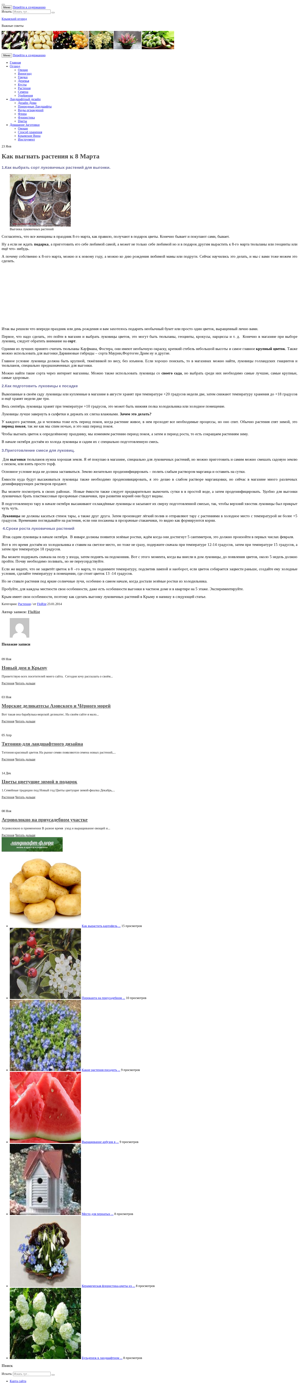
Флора (22, 114)
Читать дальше (25, 683)
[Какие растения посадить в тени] (45, 1070)
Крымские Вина (29, 135)
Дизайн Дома (27, 103)
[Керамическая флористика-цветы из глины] (45, 1286)
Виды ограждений (31, 110)
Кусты (22, 84)
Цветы (22, 121)
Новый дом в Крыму (24, 667)
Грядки (23, 77)
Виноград (25, 73)
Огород (15, 66)
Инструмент (26, 139)
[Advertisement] (124, 294)
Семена (23, 92)
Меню (6, 7)
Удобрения (25, 95)
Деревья (23, 81)
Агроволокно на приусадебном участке (45, 819)
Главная (15, 62)
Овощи (23, 70)
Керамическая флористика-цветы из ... (108, 1286)
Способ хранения (30, 132)
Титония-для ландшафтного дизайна (42, 743)
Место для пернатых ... (97, 1214)
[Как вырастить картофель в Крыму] (45, 926)
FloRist (41, 604)
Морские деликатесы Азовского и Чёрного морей (56, 705)
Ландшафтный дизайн (25, 99)
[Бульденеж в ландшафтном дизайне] (45, 1358)
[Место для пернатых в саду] (45, 1214)
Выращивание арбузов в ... (100, 1142)
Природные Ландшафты (35, 106)
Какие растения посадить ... (101, 1070)
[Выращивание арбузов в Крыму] (45, 1142)
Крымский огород (14, 19)
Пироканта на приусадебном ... (103, 998)
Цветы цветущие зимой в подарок (39, 781)
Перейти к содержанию (29, 7)
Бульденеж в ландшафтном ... (102, 1358)
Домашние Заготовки (25, 125)
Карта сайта (18, 1381)
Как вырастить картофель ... (101, 926)
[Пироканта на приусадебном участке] (45, 998)
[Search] (53, 12)
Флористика (26, 117)
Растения (24, 88)
